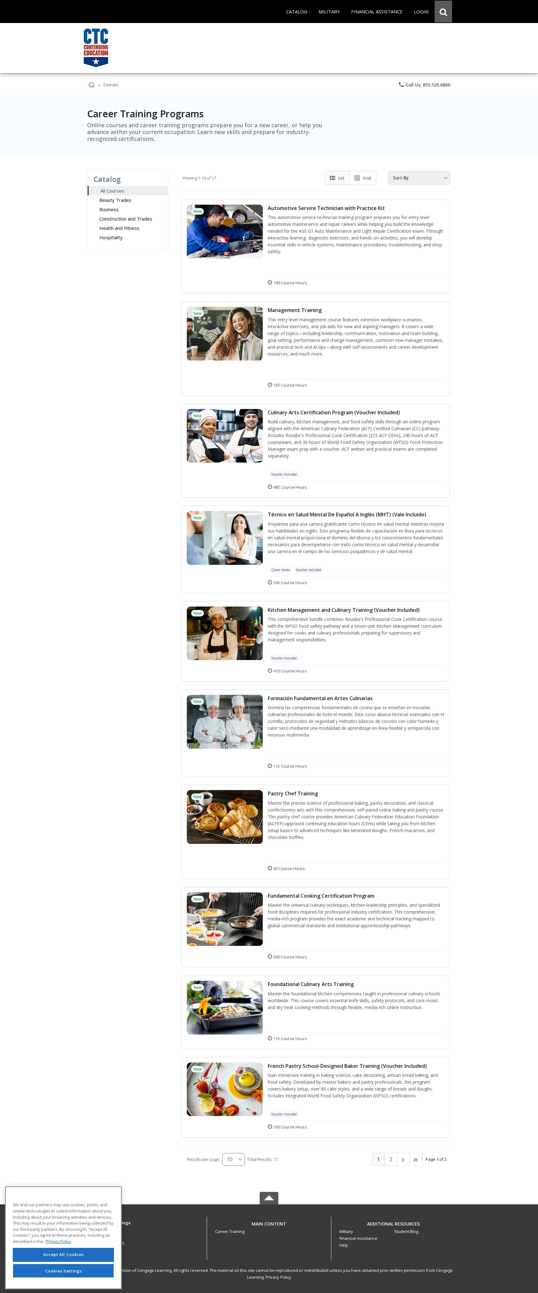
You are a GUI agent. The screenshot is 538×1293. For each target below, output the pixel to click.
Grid (367, 178)
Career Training (229, 1231)
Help (343, 1245)
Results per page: (203, 1159)
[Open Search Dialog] (443, 11)
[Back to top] (269, 1227)
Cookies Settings (63, 1270)
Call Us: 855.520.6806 (424, 84)
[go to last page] (416, 1159)
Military (346, 1231)
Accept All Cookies (63, 1255)
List (341, 178)
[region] (63, 1237)
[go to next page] (403, 1159)
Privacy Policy (278, 1277)
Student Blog (406, 1231)
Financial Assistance (358, 1238)
